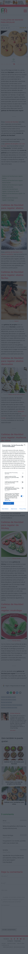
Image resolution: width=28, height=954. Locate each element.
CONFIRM (8, 503)
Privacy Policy (22, 508)
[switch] (22, 477)
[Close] (24, 445)
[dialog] (14, 477)
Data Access (14, 508)
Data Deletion (5, 508)
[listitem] (14, 473)
